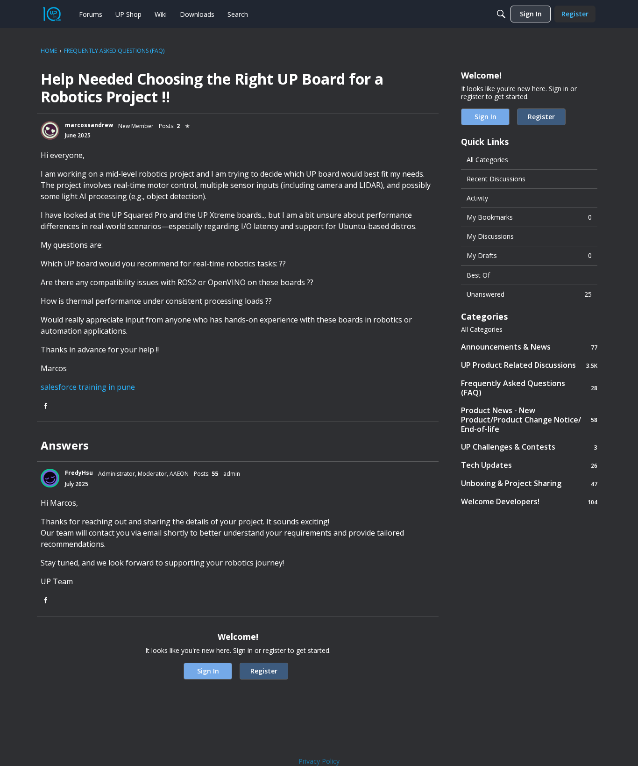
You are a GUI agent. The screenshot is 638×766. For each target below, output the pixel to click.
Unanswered (529, 294)
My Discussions (490, 236)
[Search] (501, 14)
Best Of (478, 275)
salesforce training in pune (88, 387)
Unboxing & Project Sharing (529, 483)
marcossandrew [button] (89, 125)
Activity (477, 197)
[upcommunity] (52, 14)
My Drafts (529, 255)
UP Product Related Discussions (529, 365)
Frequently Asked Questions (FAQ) (529, 388)
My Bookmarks (529, 217)
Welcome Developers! (529, 502)
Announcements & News (529, 347)
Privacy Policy (319, 761)
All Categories (487, 159)
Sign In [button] (208, 670)
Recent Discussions (496, 178)
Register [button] (263, 670)
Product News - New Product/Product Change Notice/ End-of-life (529, 420)
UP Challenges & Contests (529, 447)
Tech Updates (529, 465)
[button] (50, 130)
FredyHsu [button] (79, 473)
